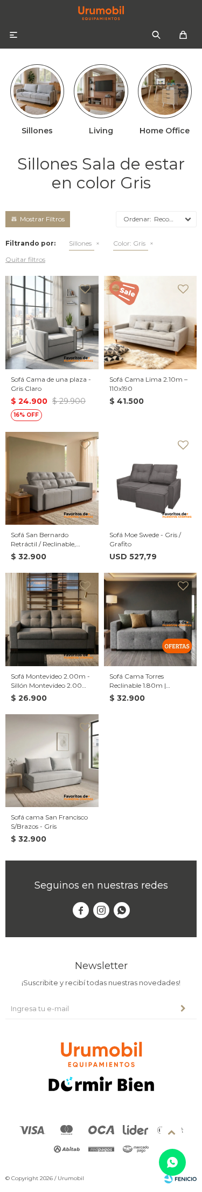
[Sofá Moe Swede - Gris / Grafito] (150, 478)
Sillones (80, 243)
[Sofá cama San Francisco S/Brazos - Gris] (52, 761)
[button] (156, 35)
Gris (129, 243)
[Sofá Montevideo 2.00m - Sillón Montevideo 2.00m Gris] (52, 619)
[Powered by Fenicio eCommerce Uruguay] (180, 1178)
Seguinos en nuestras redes (101, 885)
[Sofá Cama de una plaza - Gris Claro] (52, 322)
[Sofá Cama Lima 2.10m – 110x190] (150, 322)
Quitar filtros (25, 259)
